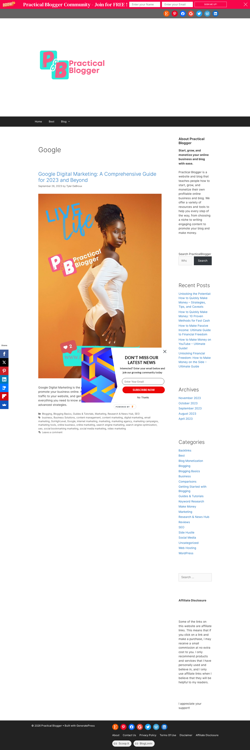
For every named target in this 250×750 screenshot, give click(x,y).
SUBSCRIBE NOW (143, 390)
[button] (141, 360)
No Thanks (143, 397)
